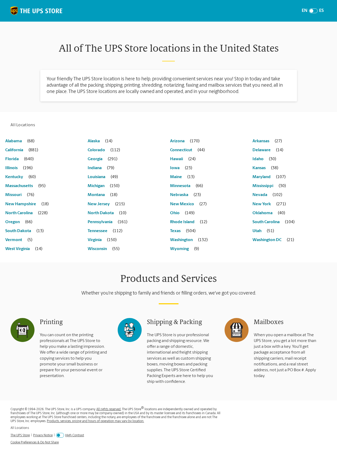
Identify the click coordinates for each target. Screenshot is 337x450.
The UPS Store (20, 435)
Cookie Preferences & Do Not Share (35, 442)
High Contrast (74, 435)
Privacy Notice (43, 435)
